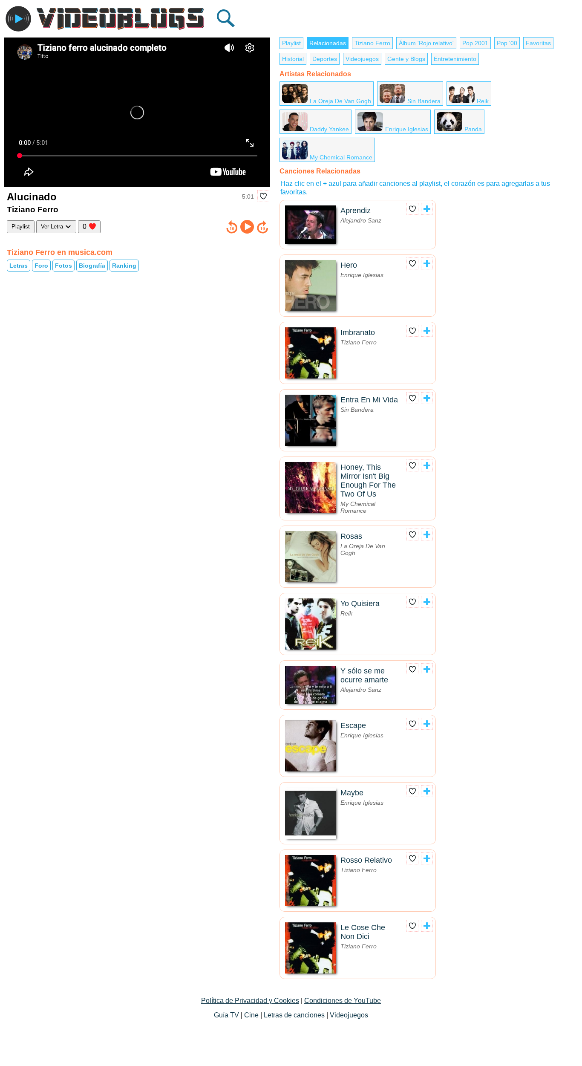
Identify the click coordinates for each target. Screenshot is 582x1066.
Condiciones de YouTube (342, 1000)
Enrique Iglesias (406, 129)
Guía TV (226, 1015)
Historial (293, 58)
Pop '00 (507, 43)
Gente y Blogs (406, 58)
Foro (41, 265)
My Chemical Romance (341, 157)
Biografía (92, 265)
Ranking (124, 265)
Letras (18, 265)
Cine (251, 1015)
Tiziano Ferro (372, 43)
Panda (473, 129)
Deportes (324, 58)
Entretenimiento (455, 58)
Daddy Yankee (329, 129)
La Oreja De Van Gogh (340, 101)
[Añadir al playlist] (427, 209)
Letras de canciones (294, 1015)
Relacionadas (327, 43)
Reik (483, 101)
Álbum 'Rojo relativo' (426, 43)
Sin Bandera (424, 101)
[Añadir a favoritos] (263, 196)
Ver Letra (53, 226)
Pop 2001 (475, 43)
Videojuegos (362, 58)
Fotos (63, 265)
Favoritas (538, 43)
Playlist (21, 226)
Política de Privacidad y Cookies (250, 1000)
